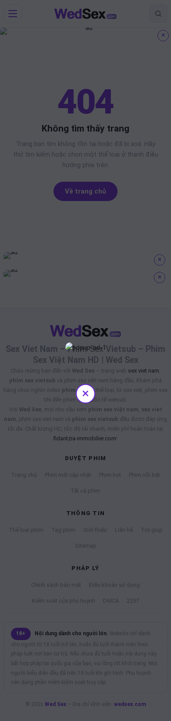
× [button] (85, 393)
